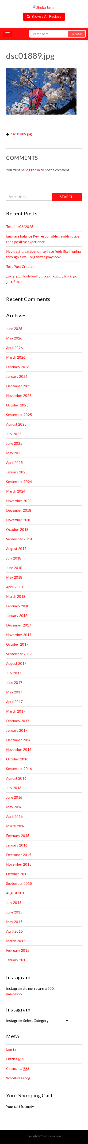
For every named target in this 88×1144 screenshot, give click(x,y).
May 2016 (14, 807)
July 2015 (13, 902)
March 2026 (15, 357)
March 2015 (15, 941)
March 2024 (15, 491)
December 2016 (18, 740)
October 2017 (17, 644)
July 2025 (13, 434)
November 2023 (18, 501)
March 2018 (15, 596)
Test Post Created (20, 266)
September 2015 (19, 883)
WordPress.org (18, 1078)
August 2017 (16, 663)
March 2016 (15, 826)
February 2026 (17, 367)
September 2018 (19, 539)
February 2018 (17, 606)
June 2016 (14, 797)
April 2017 (14, 702)
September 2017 (19, 654)
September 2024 (19, 481)
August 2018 (16, 548)
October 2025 (17, 405)
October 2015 (17, 874)
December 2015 (18, 855)
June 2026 (14, 328)
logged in (32, 170)
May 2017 (14, 692)
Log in (11, 1049)
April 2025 (14, 462)
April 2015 (14, 931)
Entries (15, 1059)
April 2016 (14, 816)
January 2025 (16, 472)
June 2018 (14, 568)
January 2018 (16, 615)
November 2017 (18, 635)
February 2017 (17, 721)
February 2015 (17, 950)
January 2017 (16, 730)
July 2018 (13, 558)
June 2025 (14, 443)
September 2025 (19, 415)
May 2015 (14, 922)
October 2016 (17, 759)
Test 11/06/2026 (19, 226)
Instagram (14, 1020)
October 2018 (17, 529)
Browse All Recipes (45, 16)
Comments (17, 1068)
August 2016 (16, 778)
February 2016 (17, 835)
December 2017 (18, 625)
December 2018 (18, 510)
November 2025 (18, 395)
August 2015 (16, 893)
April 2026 (14, 348)
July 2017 (13, 673)
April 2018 (14, 587)
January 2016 (16, 845)
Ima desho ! (15, 994)
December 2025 (18, 386)
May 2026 (14, 338)
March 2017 (15, 711)
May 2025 (14, 453)
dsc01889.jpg (21, 134)
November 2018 (18, 520)
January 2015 (16, 960)
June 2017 (14, 682)
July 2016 (13, 788)
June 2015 (14, 912)
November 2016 (18, 749)
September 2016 (19, 768)
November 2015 (18, 864)
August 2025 (16, 424)
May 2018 (14, 577)
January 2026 (16, 376)
